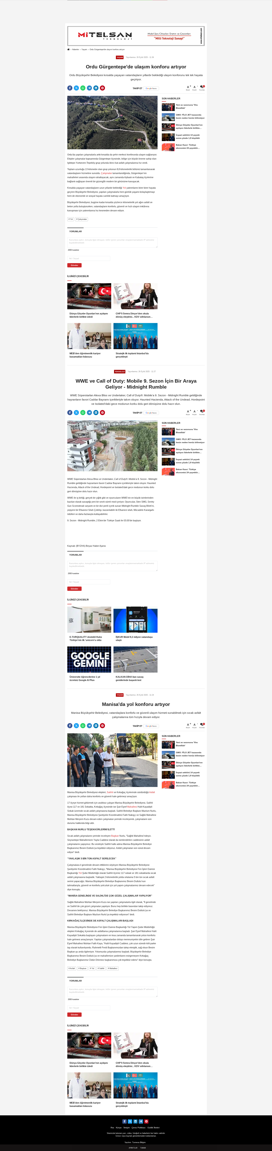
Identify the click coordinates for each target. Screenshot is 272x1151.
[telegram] (89, 88)
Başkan (115, 836)
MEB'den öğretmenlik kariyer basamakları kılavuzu (85, 355)
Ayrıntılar (133, 1148)
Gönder (74, 265)
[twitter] (76, 88)
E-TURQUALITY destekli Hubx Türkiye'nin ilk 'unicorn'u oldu (86, 638)
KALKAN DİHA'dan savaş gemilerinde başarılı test (130, 678)
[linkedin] (95, 88)
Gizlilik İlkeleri (153, 1128)
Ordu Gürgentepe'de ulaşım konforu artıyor (107, 49)
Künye (119, 1128)
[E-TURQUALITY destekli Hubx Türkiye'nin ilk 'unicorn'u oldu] (89, 620)
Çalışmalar (106, 173)
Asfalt (152, 792)
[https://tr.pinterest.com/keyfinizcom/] (146, 1121)
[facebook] (69, 88)
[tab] (75, 231)
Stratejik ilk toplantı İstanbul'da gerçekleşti (132, 355)
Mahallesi (132, 807)
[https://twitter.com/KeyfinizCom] (130, 1121)
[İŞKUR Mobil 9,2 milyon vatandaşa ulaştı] (135, 620)
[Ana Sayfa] (68, 50)
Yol (124, 188)
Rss (112, 1128)
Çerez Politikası (138, 1128)
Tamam (143, 1148)
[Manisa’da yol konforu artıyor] (112, 760)
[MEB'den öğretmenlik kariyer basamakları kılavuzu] (89, 336)
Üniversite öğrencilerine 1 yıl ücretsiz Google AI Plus (85, 678)
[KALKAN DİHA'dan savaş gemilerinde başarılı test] (135, 659)
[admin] (141, 1121)
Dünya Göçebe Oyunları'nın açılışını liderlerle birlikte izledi (89, 315)
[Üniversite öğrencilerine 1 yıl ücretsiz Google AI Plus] (89, 659)
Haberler (75, 49)
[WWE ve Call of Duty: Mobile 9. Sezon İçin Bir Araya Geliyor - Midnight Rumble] (112, 447)
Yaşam (84, 49)
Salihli (110, 792)
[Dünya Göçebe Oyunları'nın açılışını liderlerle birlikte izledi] (89, 296)
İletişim (127, 1128)
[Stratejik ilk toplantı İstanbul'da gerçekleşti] (135, 336)
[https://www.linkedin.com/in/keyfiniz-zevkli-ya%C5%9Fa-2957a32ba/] (135, 1121)
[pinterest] (102, 88)
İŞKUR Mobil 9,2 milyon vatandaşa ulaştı (134, 638)
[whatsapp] (82, 88)
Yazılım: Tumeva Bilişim (135, 1142)
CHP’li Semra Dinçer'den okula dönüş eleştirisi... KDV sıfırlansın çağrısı (133, 315)
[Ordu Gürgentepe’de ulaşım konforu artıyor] (112, 122)
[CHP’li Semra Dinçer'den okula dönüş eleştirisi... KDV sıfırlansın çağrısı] (135, 296)
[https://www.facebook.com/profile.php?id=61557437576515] (124, 1121)
